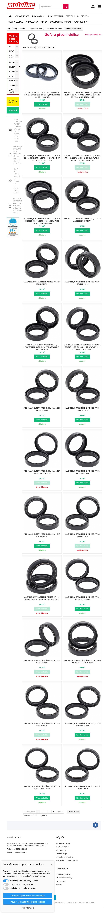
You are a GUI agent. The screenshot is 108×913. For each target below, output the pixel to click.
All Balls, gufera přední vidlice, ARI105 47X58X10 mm (82, 787)
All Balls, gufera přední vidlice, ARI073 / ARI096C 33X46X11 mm (82, 219)
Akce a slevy (11, 101)
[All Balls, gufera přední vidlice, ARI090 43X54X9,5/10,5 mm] (82, 575)
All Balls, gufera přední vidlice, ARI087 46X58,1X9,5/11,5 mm (42, 787)
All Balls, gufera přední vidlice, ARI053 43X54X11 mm (82, 535)
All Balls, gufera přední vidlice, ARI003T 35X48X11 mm (42, 283)
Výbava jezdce (22, 16)
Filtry (44, 22)
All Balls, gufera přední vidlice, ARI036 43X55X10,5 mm (42, 661)
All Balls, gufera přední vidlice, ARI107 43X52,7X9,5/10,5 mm (42, 472)
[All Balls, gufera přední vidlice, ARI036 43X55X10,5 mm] (41, 638)
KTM (11, 76)
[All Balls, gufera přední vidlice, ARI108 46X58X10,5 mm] (82, 702)
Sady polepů (72, 16)
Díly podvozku (55, 16)
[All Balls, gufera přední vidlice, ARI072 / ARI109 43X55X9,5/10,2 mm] (82, 638)
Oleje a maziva (15, 22)
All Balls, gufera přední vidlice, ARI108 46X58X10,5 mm (82, 724)
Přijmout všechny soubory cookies (28, 895)
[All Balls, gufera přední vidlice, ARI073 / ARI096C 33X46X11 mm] (82, 197)
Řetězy (84, 16)
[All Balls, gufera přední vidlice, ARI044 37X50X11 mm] (82, 260)
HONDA (12, 62)
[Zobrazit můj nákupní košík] (99, 6)
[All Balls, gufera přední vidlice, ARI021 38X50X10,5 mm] (41, 386)
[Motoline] (21, 5)
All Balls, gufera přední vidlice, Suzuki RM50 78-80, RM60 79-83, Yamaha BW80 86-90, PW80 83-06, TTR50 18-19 (82, 94)
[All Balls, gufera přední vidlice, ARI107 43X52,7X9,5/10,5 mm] (41, 449)
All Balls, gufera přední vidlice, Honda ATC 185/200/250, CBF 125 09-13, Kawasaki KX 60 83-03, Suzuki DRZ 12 (82, 158)
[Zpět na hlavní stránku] (9, 28)
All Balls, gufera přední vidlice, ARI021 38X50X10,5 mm (42, 409)
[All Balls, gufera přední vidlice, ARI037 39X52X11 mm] (82, 386)
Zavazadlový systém (60, 22)
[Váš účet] (93, 6)
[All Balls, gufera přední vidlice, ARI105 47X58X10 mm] (82, 765)
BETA (11, 46)
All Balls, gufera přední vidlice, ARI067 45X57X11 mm (42, 724)
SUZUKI (12, 81)
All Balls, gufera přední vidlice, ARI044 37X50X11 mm (82, 283)
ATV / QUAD (11, 91)
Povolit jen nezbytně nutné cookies (27, 901)
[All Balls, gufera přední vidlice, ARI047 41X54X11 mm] (41, 512)
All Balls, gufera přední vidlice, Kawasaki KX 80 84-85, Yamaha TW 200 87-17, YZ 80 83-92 (42, 347)
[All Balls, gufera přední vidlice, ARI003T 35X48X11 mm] (41, 260)
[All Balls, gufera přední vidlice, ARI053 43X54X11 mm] (82, 512)
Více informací (28, 908)
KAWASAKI (13, 71)
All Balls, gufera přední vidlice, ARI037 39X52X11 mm (82, 409)
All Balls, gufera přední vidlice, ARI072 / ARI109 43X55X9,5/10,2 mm (82, 661)
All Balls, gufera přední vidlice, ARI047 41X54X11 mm (42, 535)
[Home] (10, 16)
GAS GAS (11, 56)
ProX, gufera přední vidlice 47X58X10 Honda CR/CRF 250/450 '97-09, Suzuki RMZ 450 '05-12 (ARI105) (42, 94)
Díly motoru (38, 16)
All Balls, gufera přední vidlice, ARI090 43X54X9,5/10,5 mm (82, 598)
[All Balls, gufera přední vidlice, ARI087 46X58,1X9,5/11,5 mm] (41, 765)
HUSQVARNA (14, 67)
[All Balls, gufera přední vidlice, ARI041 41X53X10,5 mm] (82, 449)
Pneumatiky (32, 22)
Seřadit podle (29, 47)
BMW (11, 51)
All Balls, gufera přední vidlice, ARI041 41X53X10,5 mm (82, 472)
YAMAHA (13, 85)
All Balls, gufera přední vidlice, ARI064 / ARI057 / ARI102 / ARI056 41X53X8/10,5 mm (42, 598)
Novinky (12, 110)
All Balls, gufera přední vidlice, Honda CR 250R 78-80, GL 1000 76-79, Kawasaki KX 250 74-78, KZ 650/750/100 (82, 347)
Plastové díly (80, 22)
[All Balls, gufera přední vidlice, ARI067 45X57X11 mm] (41, 702)
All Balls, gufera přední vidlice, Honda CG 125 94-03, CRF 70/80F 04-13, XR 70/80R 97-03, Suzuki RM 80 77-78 (42, 158)
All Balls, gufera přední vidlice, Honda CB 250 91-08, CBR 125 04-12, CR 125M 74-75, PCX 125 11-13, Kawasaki (42, 220)
